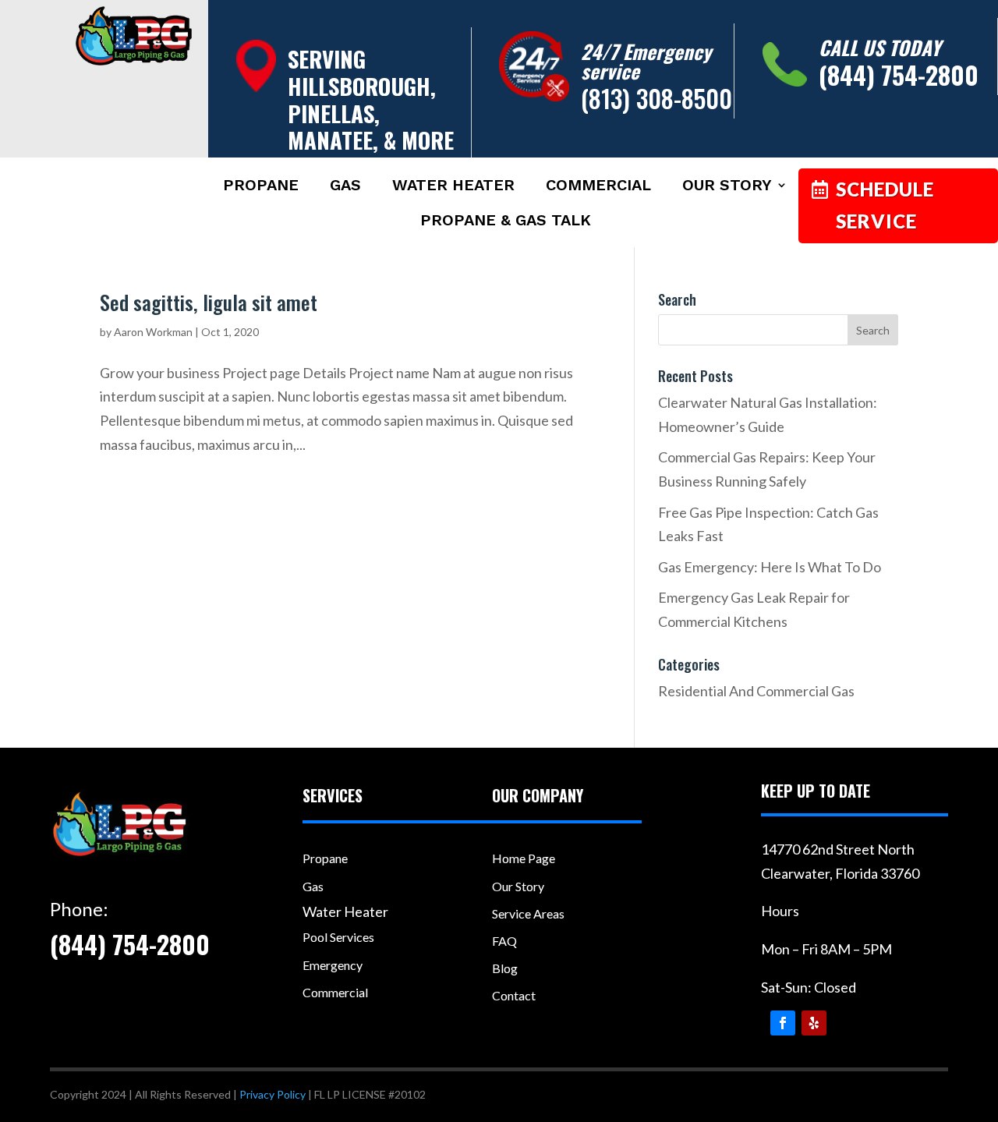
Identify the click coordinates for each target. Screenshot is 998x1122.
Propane (325, 858)
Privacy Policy (272, 1094)
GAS (345, 186)
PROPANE (261, 186)
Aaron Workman (153, 331)
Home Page (523, 858)
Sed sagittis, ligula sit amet (208, 302)
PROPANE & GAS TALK (505, 221)
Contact (514, 995)
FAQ (504, 940)
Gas (313, 886)
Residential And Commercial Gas (756, 690)
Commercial (335, 992)
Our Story (518, 886)
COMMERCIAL (598, 186)
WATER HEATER (453, 186)
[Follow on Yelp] (814, 1023)
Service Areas (528, 913)
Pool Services (338, 936)
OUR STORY (727, 186)
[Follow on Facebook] (782, 1023)
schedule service (885, 205)
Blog (505, 968)
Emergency (333, 964)
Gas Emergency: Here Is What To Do (769, 566)
